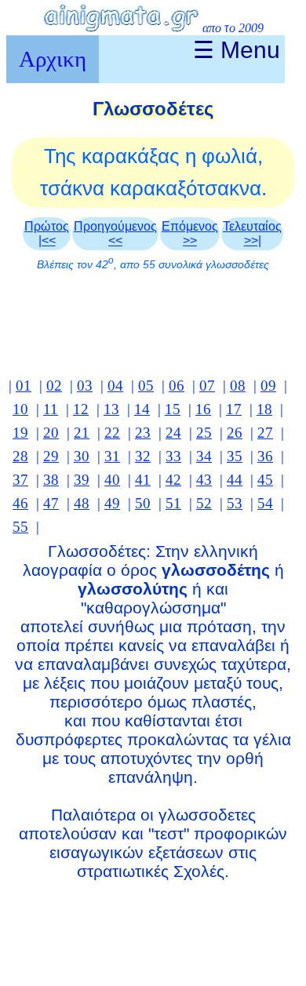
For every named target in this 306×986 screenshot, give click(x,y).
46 (20, 503)
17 (234, 409)
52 (204, 503)
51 (173, 503)
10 (20, 409)
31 (112, 456)
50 (143, 503)
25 (204, 432)
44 (234, 479)
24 (173, 432)
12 (81, 409)
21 (81, 432)
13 (111, 409)
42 (173, 479)
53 (234, 503)
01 (23, 385)
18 (264, 409)
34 (204, 456)
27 (265, 432)
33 (173, 456)
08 (238, 385)
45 (265, 479)
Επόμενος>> (190, 233)
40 (112, 479)
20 (51, 432)
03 (85, 385)
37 (20, 479)
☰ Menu (236, 50)
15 (172, 409)
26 (234, 432)
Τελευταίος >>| (252, 233)
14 (142, 409)
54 (265, 503)
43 (204, 479)
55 (20, 526)
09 (268, 385)
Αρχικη (52, 58)
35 (234, 456)
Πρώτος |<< (46, 233)
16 (203, 409)
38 (51, 479)
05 (146, 385)
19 (20, 432)
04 (115, 385)
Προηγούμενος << (115, 233)
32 (143, 456)
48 (81, 503)
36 (265, 456)
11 (50, 409)
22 (112, 432)
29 (51, 456)
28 (20, 456)
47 (51, 503)
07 (207, 385)
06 (176, 385)
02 (54, 385)
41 (143, 479)
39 (81, 479)
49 (112, 503)
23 (143, 432)
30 (81, 456)
